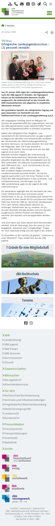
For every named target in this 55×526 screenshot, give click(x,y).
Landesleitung (12, 340)
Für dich (10, 391)
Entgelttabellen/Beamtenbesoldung (25, 404)
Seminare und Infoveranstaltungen (24, 400)
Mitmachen (12, 375)
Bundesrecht (11, 418)
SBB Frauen (11, 349)
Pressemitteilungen (15, 433)
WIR (7, 335)
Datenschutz (39, 508)
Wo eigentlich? (13, 380)
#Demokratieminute (16, 384)
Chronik (8, 362)
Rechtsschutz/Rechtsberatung (21, 395)
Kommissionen (13, 358)
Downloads (11, 438)
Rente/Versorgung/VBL (17, 409)
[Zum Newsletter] (38, 4)
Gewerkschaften (15, 369)
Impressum (25, 508)
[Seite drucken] (52, 32)
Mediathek (10, 442)
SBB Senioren (12, 353)
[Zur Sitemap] (9, 4)
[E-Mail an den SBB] (21, 4)
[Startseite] (2, 26)
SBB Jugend (11, 344)
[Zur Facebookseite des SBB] (27, 4)
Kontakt (14, 508)
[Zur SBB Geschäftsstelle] (15, 4)
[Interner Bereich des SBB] (50, 3)
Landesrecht (11, 413)
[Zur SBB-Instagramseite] (32, 4)
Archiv (9, 449)
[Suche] (44, 4)
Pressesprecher (13, 429)
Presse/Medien (14, 424)
